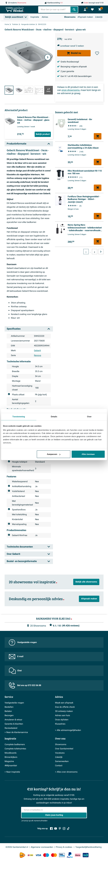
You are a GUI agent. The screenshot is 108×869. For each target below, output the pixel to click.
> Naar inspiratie (12, 771)
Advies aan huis (62, 715)
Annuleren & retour (13, 719)
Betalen (8, 711)
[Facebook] (51, 828)
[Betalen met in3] (86, 855)
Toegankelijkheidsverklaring (88, 847)
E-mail (20, 656)
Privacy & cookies (64, 847)
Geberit (37, 350)
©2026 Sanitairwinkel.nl (17, 847)
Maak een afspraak (64, 702)
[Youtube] (55, 828)
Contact (58, 765)
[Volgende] (48, 57)
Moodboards (10, 752)
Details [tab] (54, 416)
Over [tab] (89, 416)
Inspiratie (34, 17)
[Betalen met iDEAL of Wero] (30, 855)
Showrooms (69, 17)
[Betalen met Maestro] (46, 855)
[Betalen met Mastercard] (54, 855)
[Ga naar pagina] (101, 251)
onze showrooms (71, 90)
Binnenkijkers (11, 757)
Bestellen (9, 707)
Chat (19, 670)
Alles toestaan (88, 454)
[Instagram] (64, 828)
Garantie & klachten (14, 723)
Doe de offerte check (65, 707)
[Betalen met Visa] (38, 855)
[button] (97, 53)
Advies (45, 17)
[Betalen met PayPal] (70, 855)
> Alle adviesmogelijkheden (68, 730)
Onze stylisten (61, 719)
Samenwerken (62, 761)
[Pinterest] (59, 828)
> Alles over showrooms (66, 771)
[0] (92, 9)
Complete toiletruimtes (15, 748)
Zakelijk (98, 17)
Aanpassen (52, 454)
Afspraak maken (85, 17)
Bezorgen (9, 715)
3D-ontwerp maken (64, 711)
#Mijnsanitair (11, 765)
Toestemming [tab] (18, 416)
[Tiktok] (68, 828)
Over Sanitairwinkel (64, 748)
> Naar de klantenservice (16, 732)
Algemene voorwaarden (42, 847)
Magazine (9, 761)
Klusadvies (60, 723)
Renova (37, 355)
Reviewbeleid (11, 728)
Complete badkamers (15, 744)
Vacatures (60, 752)
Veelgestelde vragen (27, 642)
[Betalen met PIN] (62, 855)
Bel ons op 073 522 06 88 (29, 685)
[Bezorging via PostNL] (22, 855)
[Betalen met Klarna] (78, 855)
